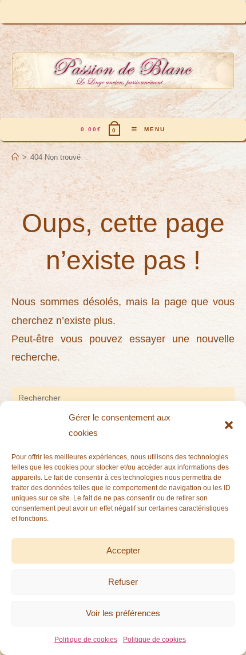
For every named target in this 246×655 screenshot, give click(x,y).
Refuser (123, 582)
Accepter (123, 550)
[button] (229, 425)
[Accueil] (15, 157)
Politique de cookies (85, 640)
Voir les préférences (123, 613)
